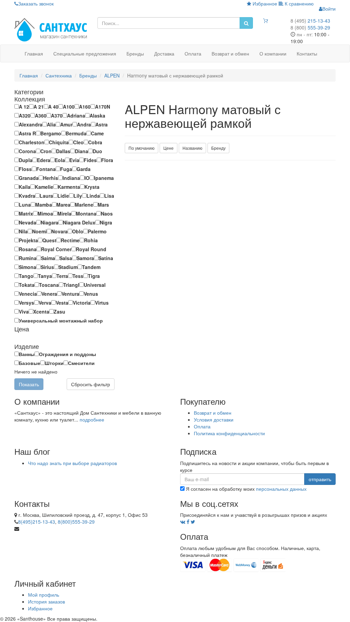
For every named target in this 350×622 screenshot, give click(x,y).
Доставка (164, 53)
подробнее (92, 419)
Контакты (307, 53)
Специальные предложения (84, 53)
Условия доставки (213, 419)
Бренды (135, 53)
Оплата (193, 53)
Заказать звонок (36, 3)
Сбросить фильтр (90, 384)
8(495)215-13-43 (36, 521)
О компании (272, 53)
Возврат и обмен (230, 53)
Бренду (218, 148)
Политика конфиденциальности (229, 433)
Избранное (264, 3)
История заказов (46, 601)
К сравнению (298, 3)
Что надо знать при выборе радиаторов (72, 463)
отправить (320, 479)
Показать (29, 384)
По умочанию (141, 148)
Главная (34, 53)
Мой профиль (43, 594)
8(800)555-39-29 (76, 521)
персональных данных (281, 488)
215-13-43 (310, 20)
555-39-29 (310, 27)
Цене (168, 148)
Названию (192, 148)
